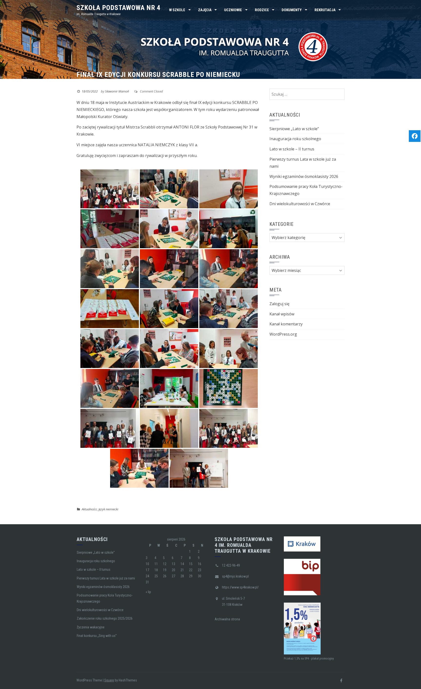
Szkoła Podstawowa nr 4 (119, 8)
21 (182, 570)
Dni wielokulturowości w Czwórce (299, 203)
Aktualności (89, 509)
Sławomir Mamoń (117, 91)
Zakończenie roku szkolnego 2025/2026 (105, 618)
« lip (148, 592)
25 (156, 576)
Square (109, 680)
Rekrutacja (325, 10)
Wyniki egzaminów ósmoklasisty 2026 (303, 176)
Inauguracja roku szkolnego (295, 138)
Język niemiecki (108, 509)
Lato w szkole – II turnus (291, 149)
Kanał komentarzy (286, 324)
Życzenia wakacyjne (91, 627)
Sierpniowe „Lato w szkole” (294, 128)
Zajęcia (204, 10)
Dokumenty (292, 10)
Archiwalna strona (227, 619)
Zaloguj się (279, 303)
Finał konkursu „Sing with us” (97, 636)
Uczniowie (233, 10)
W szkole (177, 10)
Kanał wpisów (281, 314)
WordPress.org (283, 334)
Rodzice (262, 10)
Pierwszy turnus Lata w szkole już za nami (106, 578)
